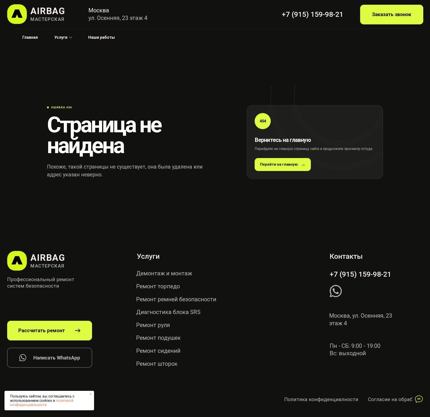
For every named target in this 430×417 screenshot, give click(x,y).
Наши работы (101, 37)
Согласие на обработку (396, 399)
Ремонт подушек (158, 337)
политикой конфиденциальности (41, 402)
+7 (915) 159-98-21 (360, 274)
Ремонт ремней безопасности (176, 299)
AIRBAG (47, 11)
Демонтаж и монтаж (164, 273)
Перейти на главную (279, 164)
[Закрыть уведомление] (90, 394)
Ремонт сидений (158, 350)
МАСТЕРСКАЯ (47, 19)
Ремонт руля (153, 325)
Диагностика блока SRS (168, 312)
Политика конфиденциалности (321, 399)
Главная (30, 37)
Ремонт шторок (157, 363)
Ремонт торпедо (158, 286)
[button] (391, 14)
